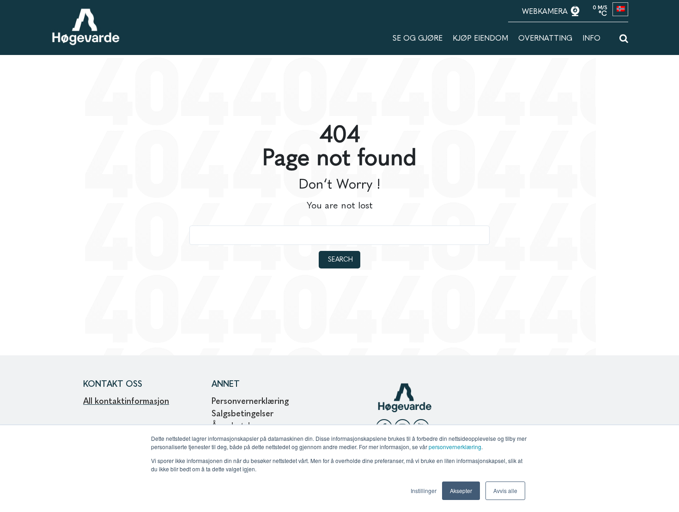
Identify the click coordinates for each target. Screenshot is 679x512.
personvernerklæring (455, 447)
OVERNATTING (545, 39)
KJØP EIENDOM (480, 39)
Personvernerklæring (250, 401)
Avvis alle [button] (505, 490)
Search (340, 259)
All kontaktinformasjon (126, 401)
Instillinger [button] (423, 490)
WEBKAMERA (546, 12)
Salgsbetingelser (242, 414)
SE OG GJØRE (418, 39)
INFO (591, 39)
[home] (85, 12)
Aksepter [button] (461, 490)
